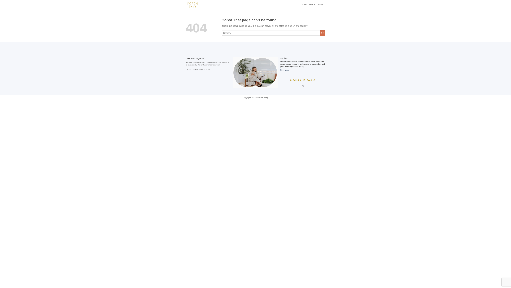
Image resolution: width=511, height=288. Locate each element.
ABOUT (312, 5)
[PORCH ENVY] (199, 5)
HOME (304, 5)
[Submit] (322, 33)
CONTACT (321, 5)
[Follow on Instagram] (303, 86)
